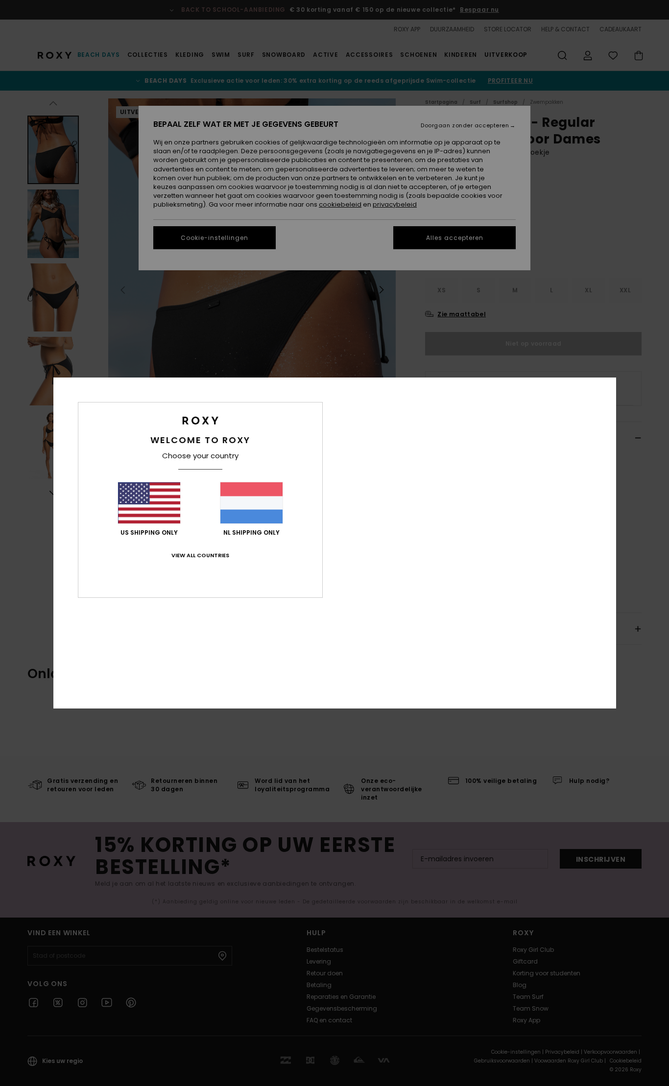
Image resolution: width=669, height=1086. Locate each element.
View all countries (200, 555)
